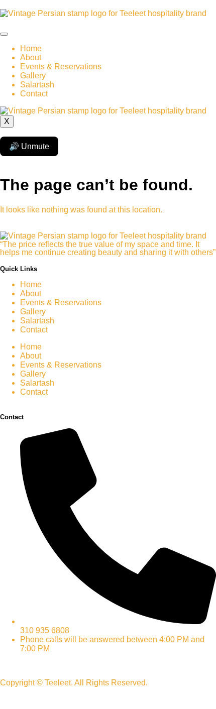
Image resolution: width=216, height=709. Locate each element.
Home (31, 48)
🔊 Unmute (29, 146)
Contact (34, 93)
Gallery (33, 75)
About (30, 57)
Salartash (37, 84)
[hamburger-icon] (4, 34)
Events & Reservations (60, 66)
